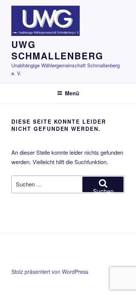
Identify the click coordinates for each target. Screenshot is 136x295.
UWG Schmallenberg (57, 50)
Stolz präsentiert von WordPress (49, 271)
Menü (72, 93)
